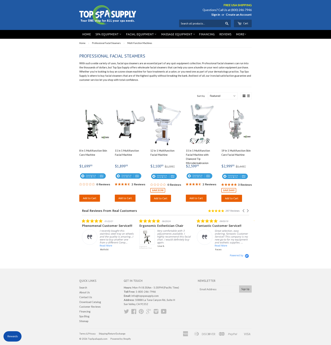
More (240, 34)
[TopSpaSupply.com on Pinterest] (141, 312)
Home (86, 34)
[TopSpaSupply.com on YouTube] (164, 312)
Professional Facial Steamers (106, 43)
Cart (245, 23)
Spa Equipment (107, 34)
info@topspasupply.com (145, 295)
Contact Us (85, 297)
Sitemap (83, 321)
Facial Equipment (140, 34)
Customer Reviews (90, 306)
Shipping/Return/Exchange (112, 333)
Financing (207, 34)
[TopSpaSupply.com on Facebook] (133, 312)
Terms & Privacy (87, 333)
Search (83, 287)
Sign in (215, 14)
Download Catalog (90, 301)
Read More (106, 245)
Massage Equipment (177, 34)
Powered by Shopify (121, 338)
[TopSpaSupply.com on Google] (148, 312)
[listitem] (108, 235)
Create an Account (239, 14)
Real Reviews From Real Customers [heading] (109, 210)
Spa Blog (84, 316)
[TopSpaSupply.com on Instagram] (156, 312)
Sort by (201, 95)
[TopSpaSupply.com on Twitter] (126, 312)
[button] (243, 210)
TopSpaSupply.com (97, 338)
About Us (84, 292)
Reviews (225, 34)
